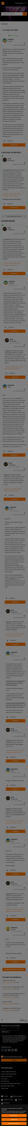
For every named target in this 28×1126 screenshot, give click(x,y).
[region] (14, 1115)
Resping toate (14, 1119)
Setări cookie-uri (14, 1115)
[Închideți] (26, 1106)
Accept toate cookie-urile (14, 1123)
